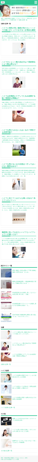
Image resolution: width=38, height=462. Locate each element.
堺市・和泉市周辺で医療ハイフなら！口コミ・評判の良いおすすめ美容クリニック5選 (14, 458)
